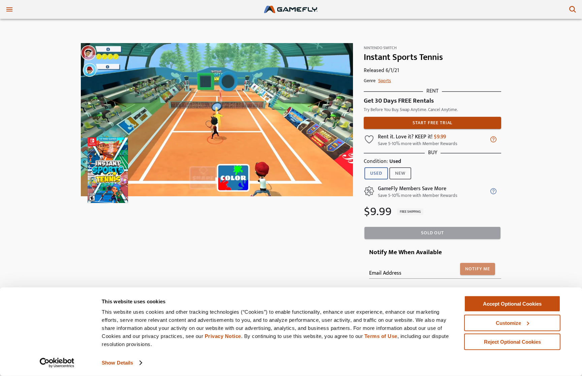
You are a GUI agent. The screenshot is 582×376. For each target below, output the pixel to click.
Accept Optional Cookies (512, 304)
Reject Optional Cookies (512, 342)
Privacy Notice (223, 336)
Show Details (117, 363)
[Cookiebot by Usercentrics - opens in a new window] (57, 363)
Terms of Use (380, 336)
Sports (384, 80)
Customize (508, 323)
